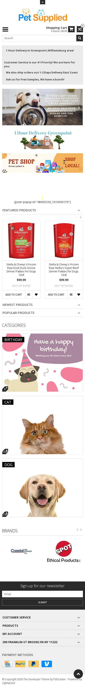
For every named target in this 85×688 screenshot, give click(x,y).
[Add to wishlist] (36, 294)
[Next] (79, 107)
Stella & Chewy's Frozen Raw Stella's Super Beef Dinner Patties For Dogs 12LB (64, 270)
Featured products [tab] (19, 210)
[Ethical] (27, 551)
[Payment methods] (7, 664)
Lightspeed (8, 683)
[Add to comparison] (29, 294)
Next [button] (81, 217)
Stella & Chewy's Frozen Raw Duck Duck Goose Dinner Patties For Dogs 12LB (21, 270)
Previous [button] (76, 217)
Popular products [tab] (18, 313)
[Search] (79, 38)
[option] (21, 261)
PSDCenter (59, 679)
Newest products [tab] (17, 305)
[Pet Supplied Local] (42, 15)
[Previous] (5, 107)
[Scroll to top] (78, 674)
